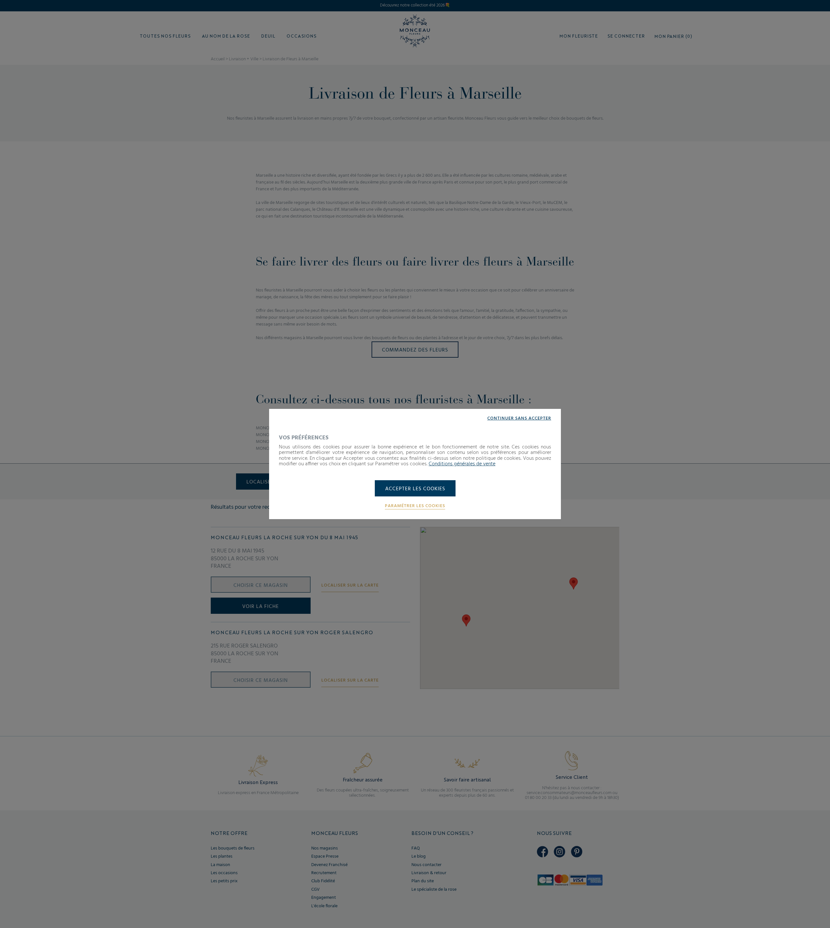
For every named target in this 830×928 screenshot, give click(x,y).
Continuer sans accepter (519, 418)
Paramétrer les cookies (415, 506)
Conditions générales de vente (462, 464)
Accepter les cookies (415, 489)
